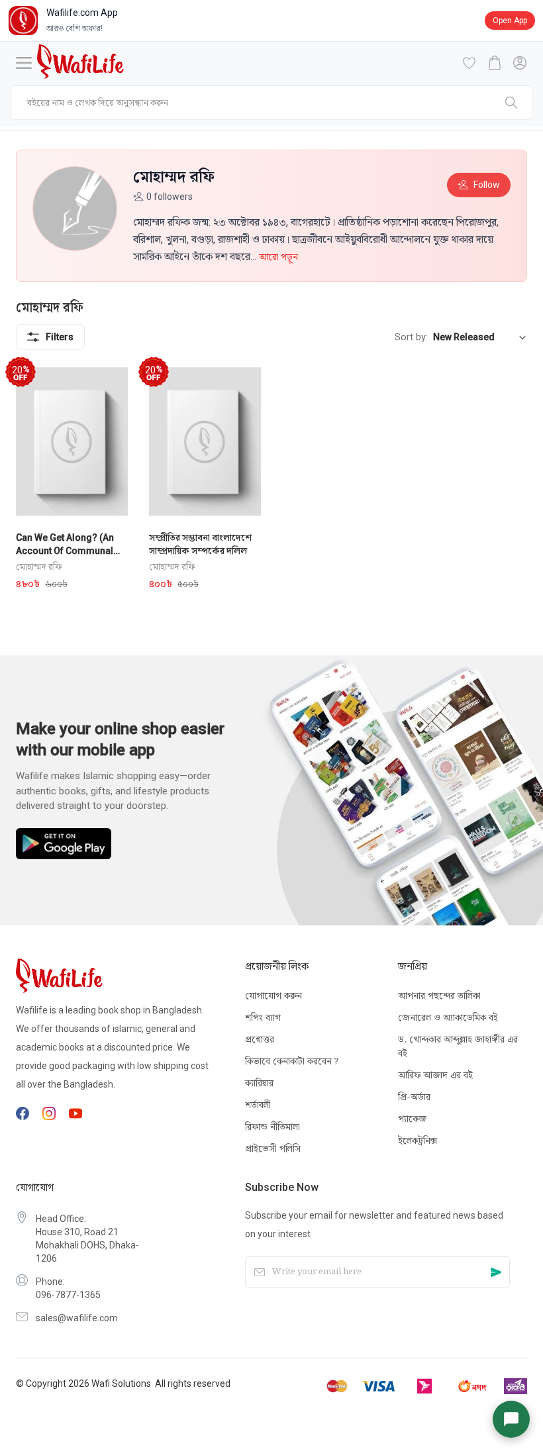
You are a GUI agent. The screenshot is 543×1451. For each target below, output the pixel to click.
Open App (510, 20)
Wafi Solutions (121, 1383)
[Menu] (24, 63)
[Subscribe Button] (496, 1272)
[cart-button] (494, 63)
